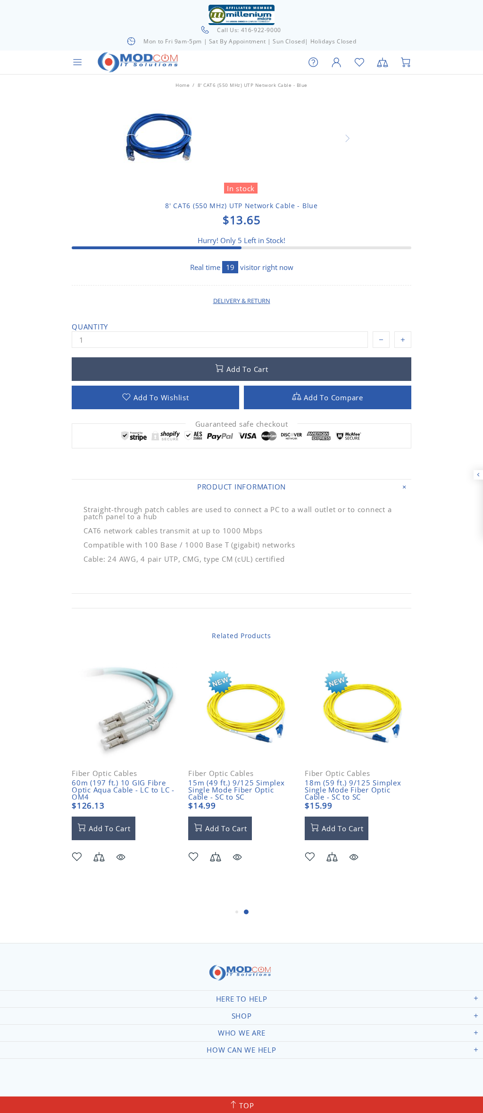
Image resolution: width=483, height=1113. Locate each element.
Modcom (139, 62)
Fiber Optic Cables (104, 773)
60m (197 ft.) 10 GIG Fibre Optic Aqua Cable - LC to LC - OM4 (123, 790)
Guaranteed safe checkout (241, 424)
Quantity (90, 326)
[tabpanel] (125, 773)
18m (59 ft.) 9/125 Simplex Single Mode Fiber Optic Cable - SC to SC (353, 790)
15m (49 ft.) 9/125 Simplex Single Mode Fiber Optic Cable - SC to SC (236, 790)
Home (182, 85)
